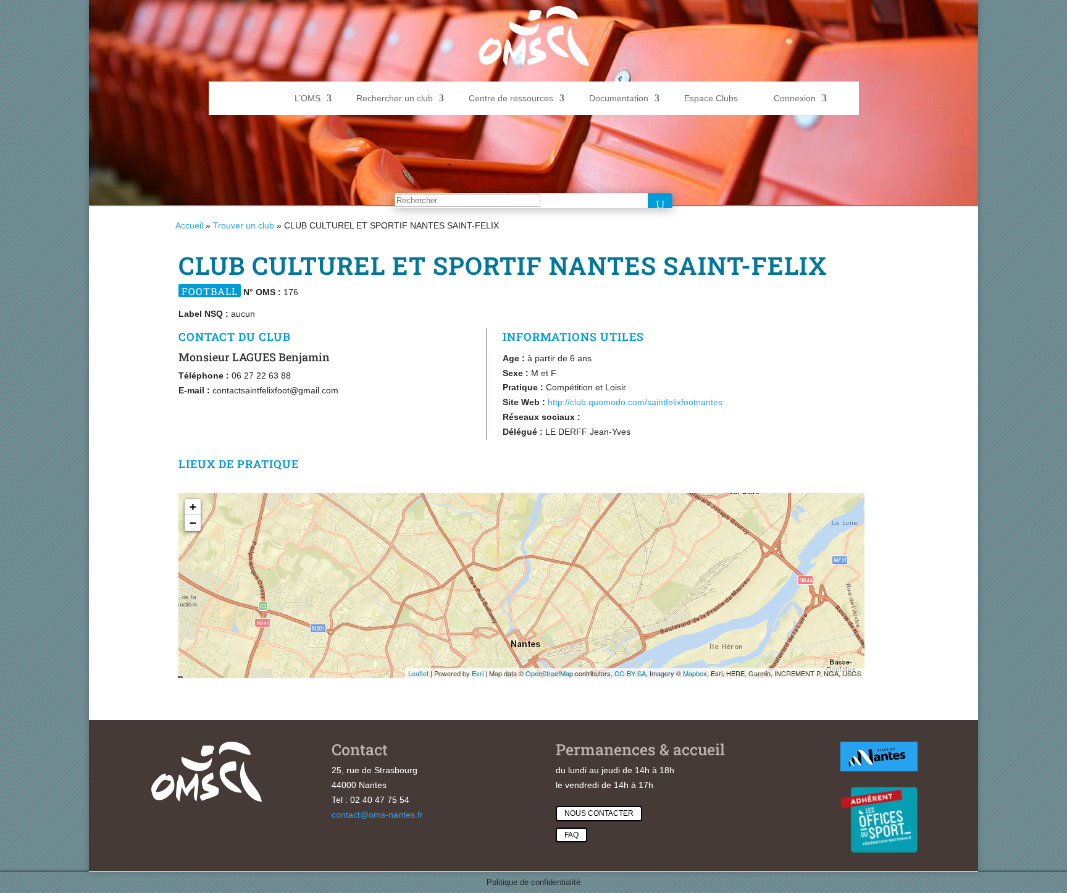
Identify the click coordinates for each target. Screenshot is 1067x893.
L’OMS (307, 98)
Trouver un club (243, 225)
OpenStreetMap (549, 673)
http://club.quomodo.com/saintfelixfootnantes (635, 402)
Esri (477, 673)
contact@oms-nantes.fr (377, 815)
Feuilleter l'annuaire (913, 297)
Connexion (795, 98)
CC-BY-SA (630, 673)
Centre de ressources (511, 98)
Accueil (189, 225)
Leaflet (418, 673)
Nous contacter (599, 813)
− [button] (193, 522)
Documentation (618, 98)
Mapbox (695, 673)
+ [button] (193, 506)
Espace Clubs (711, 98)
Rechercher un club (394, 98)
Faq (571, 835)
